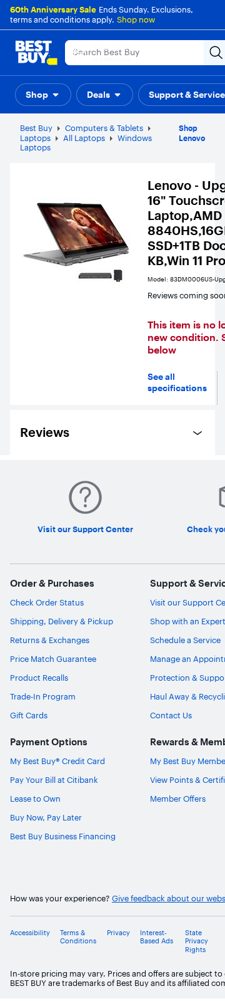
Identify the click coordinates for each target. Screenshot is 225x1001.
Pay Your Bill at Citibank (54, 780)
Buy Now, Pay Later (46, 817)
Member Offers (178, 799)
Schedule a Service (185, 640)
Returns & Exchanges (49, 640)
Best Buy (36, 128)
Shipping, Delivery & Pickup (61, 621)
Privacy (118, 933)
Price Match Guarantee (53, 659)
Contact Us (171, 715)
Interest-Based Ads (156, 937)
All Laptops (84, 138)
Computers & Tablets (104, 128)
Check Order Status (47, 602)
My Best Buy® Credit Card (57, 761)
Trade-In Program (43, 696)
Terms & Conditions (78, 937)
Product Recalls (39, 678)
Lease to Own (35, 799)
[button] (43, 94)
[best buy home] (36, 52)
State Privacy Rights (196, 941)
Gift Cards (29, 715)
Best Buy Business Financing (63, 836)
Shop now (136, 19)
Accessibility (30, 933)
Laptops (35, 138)
